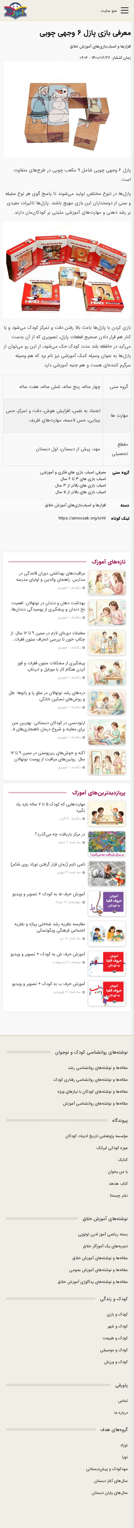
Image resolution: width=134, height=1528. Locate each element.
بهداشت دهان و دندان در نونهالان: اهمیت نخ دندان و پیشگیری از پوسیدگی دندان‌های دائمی (46, 606)
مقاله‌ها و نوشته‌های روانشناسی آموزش (95, 1103)
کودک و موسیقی (114, 1350)
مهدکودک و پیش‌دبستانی (107, 1469)
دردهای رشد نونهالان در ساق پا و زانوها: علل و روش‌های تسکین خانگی (47, 696)
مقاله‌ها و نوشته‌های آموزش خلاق (100, 1258)
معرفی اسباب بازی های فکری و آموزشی (73, 472)
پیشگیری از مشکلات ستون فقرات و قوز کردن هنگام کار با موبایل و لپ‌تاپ (51, 666)
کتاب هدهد (118, 1183)
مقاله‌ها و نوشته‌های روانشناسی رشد (98, 1068)
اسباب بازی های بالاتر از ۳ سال (80, 485)
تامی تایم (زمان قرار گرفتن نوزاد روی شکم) (48, 864)
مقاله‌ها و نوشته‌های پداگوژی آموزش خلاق (93, 1282)
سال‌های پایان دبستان (110, 1493)
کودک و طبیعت (115, 1338)
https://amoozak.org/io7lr (82, 518)
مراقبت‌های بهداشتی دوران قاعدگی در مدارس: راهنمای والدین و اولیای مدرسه (50, 576)
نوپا (125, 1457)
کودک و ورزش (116, 1362)
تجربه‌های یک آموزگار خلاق (105, 1246)
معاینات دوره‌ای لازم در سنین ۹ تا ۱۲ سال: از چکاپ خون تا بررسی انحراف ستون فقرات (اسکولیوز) (48, 636)
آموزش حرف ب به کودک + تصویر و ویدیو (48, 984)
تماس (123, 1401)
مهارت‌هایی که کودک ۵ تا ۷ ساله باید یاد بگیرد (50, 807)
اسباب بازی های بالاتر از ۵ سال (80, 492)
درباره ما (121, 1412)
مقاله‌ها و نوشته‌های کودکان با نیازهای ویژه (93, 1091)
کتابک (123, 1160)
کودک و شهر (118, 1326)
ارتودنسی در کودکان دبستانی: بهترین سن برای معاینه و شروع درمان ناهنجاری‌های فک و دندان (47, 726)
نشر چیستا (119, 1195)
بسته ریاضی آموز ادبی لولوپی (103, 1234)
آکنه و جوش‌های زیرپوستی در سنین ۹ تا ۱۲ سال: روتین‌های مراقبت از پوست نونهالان (48, 756)
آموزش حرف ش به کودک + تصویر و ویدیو (48, 954)
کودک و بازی (117, 1314)
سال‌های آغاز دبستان (111, 1481)
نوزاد (124, 1445)
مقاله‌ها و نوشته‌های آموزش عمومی (98, 1270)
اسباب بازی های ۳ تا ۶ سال (83, 479)
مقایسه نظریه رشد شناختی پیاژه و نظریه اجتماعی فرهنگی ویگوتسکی (49, 927)
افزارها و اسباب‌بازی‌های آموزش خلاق (100, 46)
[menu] (124, 11)
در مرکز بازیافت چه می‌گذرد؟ (60, 834)
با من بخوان (118, 1171)
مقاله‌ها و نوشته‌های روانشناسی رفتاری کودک (91, 1079)
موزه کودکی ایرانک (112, 1148)
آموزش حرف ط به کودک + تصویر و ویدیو (48, 894)
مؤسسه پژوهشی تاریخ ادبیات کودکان (96, 1136)
